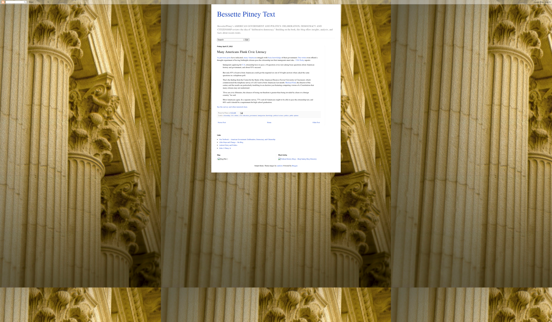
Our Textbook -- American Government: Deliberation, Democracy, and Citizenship (247, 139)
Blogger (294, 165)
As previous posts (224, 57)
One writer (302, 57)
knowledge (269, 115)
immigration (261, 115)
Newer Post (222, 122)
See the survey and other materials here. (232, 107)
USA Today (300, 60)
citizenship (226, 115)
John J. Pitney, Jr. (225, 148)
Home (269, 122)
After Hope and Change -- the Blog (231, 142)
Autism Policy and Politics (228, 145)
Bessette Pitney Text (246, 14)
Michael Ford (290, 82)
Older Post (316, 122)
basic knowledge (275, 57)
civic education (244, 115)
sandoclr (279, 165)
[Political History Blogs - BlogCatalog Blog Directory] (297, 159)
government (253, 115)
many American (250, 57)
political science (278, 115)
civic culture (234, 115)
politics (286, 115)
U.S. (243, 64)
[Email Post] (241, 113)
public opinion (294, 115)
